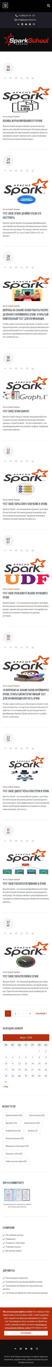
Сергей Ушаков (14, 117)
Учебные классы (13, 1247)
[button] (5, 5)
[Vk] (18, 24)
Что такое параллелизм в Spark (20, 976)
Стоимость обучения (15, 1243)
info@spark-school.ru (26, 20)
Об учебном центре (14, 1235)
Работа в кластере (16, 1161)
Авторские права (13, 1251)
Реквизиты (11, 1239)
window (32, 1131)
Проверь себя (14, 1154)
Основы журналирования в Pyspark (22, 121)
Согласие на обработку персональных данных (27, 1293)
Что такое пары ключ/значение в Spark (25, 504)
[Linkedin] (22, 24)
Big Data (11, 1123)
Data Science (32, 1123)
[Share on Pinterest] (27, 78)
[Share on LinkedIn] (21, 78)
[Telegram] (30, 24)
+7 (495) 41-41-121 (26, 16)
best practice (37, 1115)
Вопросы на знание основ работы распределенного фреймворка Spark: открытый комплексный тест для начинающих (26, 314)
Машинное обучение (17, 1146)
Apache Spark (14, 1115)
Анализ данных (15, 1138)
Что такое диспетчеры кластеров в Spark (26, 791)
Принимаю (26, 1333)
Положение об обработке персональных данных (23, 1287)
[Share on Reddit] (33, 78)
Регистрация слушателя (17, 1278)
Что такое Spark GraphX (16, 411)
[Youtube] (26, 24)
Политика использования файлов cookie (24, 1282)
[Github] (34, 24)
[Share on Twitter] (16, 78)
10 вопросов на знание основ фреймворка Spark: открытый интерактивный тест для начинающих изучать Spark (26, 694)
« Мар (5, 1087)
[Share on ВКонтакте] (10, 78)
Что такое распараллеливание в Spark (24, 884)
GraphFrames (13, 1131)
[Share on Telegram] (5, 78)
